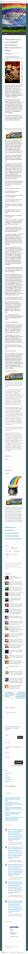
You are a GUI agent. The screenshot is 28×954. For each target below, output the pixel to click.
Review (8, 564)
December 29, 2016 (16, 53)
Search (6, 735)
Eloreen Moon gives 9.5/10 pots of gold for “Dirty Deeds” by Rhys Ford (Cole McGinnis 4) (16, 623)
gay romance (16, 567)
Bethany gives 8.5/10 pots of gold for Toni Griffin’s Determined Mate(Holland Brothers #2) (16, 662)
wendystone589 (8, 53)
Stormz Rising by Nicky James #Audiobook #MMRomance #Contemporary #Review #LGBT (14, 804)
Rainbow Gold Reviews (12, 930)
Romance (12, 564)
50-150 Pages (16, 562)
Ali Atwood (15, 566)
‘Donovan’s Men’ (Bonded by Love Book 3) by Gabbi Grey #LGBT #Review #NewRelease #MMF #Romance (14, 818)
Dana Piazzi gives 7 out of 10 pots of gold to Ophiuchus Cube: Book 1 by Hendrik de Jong (16, 589)
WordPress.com (8, 781)
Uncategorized (8, 566)
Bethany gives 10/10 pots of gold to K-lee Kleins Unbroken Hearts (16, 656)
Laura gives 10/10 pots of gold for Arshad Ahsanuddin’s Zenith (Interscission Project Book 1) (15, 605)
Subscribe (18, 762)
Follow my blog (14, 934)
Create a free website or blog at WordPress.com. (11, 946)
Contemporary (7, 567)
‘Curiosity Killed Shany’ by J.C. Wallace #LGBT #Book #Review (15, 617)
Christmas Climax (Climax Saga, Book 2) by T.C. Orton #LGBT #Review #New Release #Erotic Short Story (20, 695)
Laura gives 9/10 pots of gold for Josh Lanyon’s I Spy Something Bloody (16, 651)
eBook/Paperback (18, 563)
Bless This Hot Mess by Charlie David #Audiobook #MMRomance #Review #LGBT (13, 799)
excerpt (12, 567)
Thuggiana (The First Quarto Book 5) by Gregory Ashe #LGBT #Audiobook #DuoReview (13, 814)
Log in (6, 775)
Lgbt (16, 932)
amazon (6, 459)
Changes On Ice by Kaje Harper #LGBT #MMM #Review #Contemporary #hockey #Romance (13, 809)
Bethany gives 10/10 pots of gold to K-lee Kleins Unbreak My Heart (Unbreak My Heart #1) (16, 594)
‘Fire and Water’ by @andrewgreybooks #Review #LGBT (15, 578)
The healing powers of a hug (15, 666)
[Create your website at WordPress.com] (14, 1)
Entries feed (7, 777)
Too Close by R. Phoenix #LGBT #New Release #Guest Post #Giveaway (9, 694)
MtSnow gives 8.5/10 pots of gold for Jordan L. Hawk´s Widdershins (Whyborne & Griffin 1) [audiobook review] (16, 629)
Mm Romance (12, 933)
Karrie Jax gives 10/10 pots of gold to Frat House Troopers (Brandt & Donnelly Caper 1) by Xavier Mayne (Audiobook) (15, 611)
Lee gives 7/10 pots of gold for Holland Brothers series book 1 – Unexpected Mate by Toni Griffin (16, 640)
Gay (5, 564)
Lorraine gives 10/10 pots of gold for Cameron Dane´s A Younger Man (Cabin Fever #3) (16, 635)
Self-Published (17, 564)
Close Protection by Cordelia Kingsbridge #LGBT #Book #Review (15, 600)
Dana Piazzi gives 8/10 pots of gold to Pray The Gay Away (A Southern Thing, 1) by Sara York (16, 583)
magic (21, 567)
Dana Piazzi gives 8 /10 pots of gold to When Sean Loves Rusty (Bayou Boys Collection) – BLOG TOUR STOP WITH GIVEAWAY (16, 680)
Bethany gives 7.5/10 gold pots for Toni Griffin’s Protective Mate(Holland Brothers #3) (15, 686)
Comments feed (8, 779)
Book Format (11, 563)
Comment (18, 723)
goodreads (7, 473)
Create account (8, 773)
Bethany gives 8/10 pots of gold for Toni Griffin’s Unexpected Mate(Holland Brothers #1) (15, 646)
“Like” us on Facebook (10, 786)
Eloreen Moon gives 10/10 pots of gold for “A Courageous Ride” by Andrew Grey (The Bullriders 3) (15, 673)
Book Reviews (12, 932)
